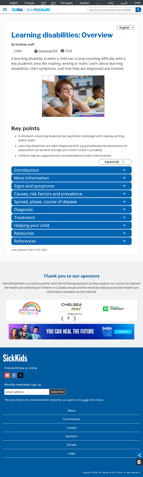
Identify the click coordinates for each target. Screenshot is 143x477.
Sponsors (71, 436)
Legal (85, 399)
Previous (62, 318)
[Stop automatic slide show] (68, 318)
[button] (71, 170)
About (72, 410)
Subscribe (57, 392)
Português (67, 3)
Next (75, 318)
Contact (72, 428)
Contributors (71, 419)
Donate (71, 445)
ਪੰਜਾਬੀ (137, 3)
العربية (124, 3)
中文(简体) (43, 5)
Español (84, 3)
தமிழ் (111, 3)
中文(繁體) (52, 5)
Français (29, 3)
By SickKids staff (22, 44)
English (14, 3)
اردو (98, 3)
